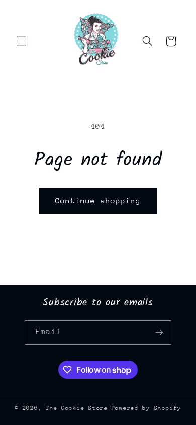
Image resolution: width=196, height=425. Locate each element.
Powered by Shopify (146, 408)
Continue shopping (98, 200)
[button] (21, 41)
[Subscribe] (158, 332)
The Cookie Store (77, 408)
